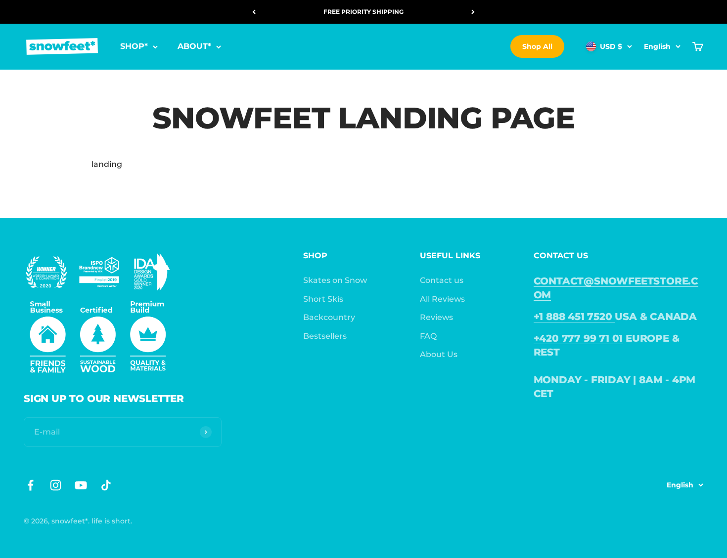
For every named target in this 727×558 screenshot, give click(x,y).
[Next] (473, 12)
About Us (438, 354)
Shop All (537, 46)
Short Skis (323, 299)
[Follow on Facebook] (30, 485)
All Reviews (442, 299)
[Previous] (254, 12)
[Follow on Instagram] (55, 485)
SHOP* (134, 46)
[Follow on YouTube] (81, 485)
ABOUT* (194, 46)
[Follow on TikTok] (106, 485)
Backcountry (329, 317)
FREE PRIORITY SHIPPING (363, 11)
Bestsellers (325, 336)
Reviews (436, 317)
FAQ (428, 336)
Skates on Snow (335, 280)
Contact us (441, 280)
